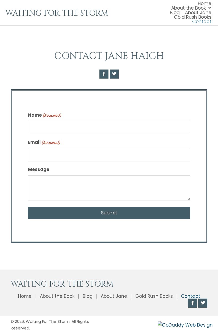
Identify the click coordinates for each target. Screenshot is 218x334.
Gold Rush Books (154, 296)
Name (44, 115)
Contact (190, 296)
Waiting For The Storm (56, 13)
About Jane (114, 296)
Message (38, 169)
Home (25, 296)
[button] (103, 74)
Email (44, 142)
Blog (88, 296)
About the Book (57, 296)
